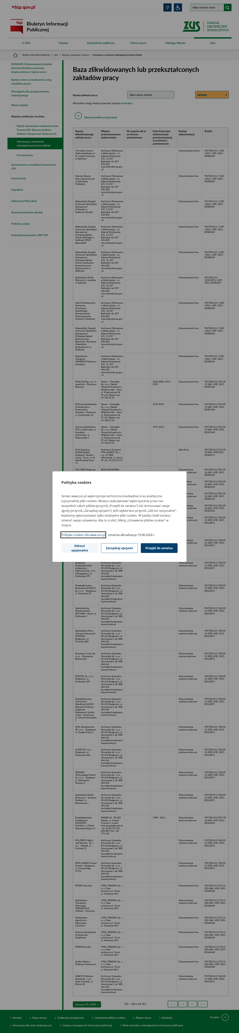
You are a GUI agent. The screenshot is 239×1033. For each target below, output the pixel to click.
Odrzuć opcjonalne (79, 548)
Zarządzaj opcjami (119, 548)
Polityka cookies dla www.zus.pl (83, 535)
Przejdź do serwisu (159, 548)
